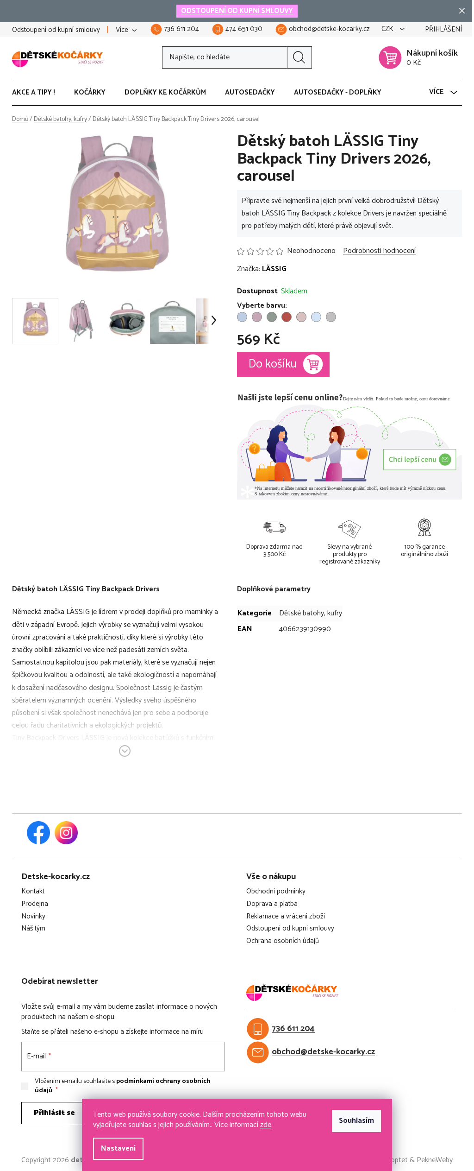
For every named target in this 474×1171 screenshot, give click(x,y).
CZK (388, 29)
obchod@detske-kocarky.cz (323, 1052)
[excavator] (272, 317)
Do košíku (273, 364)
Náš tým (33, 929)
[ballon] (242, 317)
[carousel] (257, 317)
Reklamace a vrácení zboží (285, 917)
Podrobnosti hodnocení (379, 251)
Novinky (33, 917)
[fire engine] (286, 317)
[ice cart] (301, 317)
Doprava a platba (272, 904)
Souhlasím (356, 1120)
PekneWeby (435, 1160)
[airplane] (331, 317)
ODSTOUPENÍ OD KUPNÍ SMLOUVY (237, 11)
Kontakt (32, 892)
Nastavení (118, 1148)
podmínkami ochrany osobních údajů (123, 1086)
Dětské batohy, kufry (310, 613)
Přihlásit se (54, 1113)
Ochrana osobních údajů (282, 941)
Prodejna (34, 904)
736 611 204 (293, 1029)
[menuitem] (38, 92)
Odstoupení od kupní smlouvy (56, 30)
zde (265, 1125)
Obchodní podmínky (276, 892)
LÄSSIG (274, 269)
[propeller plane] (316, 317)
